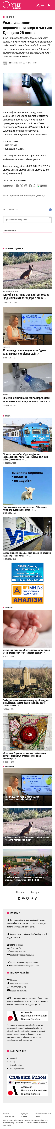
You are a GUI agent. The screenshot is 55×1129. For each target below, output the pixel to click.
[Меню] (43, 5)
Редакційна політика (25, 1115)
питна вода (41, 196)
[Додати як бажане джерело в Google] (42, 185)
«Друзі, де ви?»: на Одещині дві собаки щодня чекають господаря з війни (26, 296)
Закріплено (38, 5)
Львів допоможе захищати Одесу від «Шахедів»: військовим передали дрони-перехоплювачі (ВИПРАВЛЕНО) (26, 703)
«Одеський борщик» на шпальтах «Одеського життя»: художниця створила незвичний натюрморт (24, 756)
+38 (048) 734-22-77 (18, 951)
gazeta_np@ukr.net (18, 991)
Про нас (20, 892)
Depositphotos (15, 1065)
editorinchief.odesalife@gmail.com (24, 965)
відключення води (16, 196)
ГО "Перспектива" (17, 1068)
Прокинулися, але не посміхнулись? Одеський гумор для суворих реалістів (25, 508)
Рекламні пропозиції (19, 983)
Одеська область (8, 291)
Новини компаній (15, 63)
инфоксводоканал (30, 196)
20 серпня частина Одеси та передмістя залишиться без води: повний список (26, 399)
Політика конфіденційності (9, 1115)
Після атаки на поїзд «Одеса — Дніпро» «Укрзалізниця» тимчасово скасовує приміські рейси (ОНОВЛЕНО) (25, 457)
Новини (10, 17)
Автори (35, 892)
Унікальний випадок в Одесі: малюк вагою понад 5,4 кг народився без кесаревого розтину (26, 651)
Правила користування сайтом (43, 1115)
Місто (5, 347)
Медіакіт (14, 980)
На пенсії (13, 1058)
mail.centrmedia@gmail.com (22, 955)
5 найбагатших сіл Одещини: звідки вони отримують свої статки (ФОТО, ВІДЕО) (24, 879)
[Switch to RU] (48, 5)
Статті (16, 291)
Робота (12, 1062)
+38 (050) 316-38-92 (18, 987)
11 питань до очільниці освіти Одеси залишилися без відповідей (24, 352)
